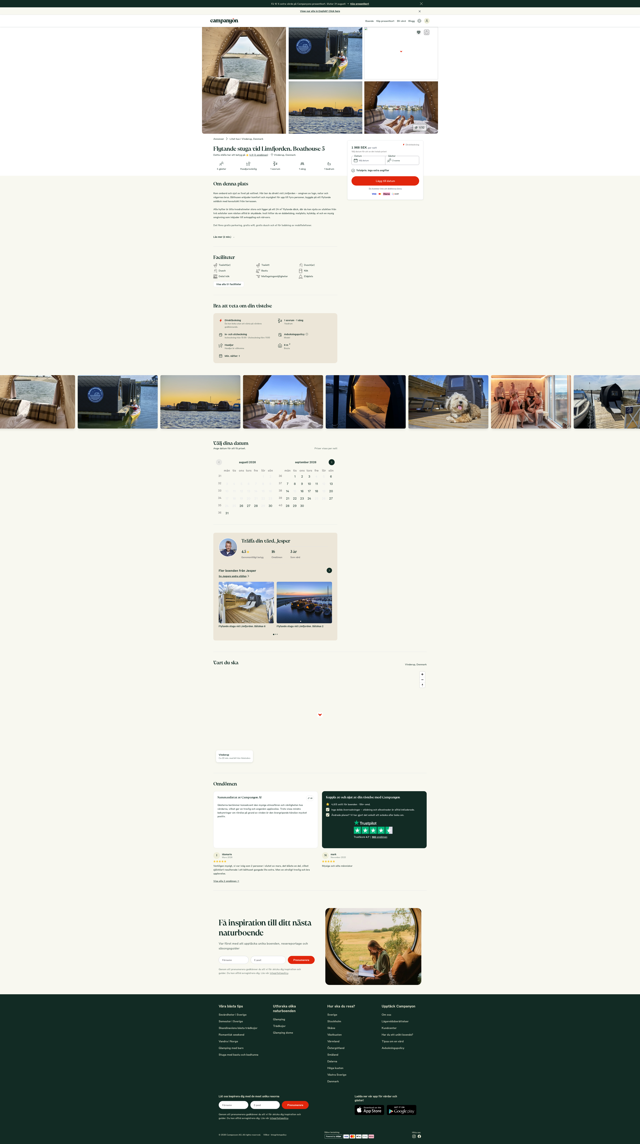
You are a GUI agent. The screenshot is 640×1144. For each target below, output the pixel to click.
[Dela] (426, 32)
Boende (369, 21)
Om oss (386, 1014)
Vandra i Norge (228, 1041)
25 (234, 505)
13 (248, 491)
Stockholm (334, 1021)
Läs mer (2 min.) (222, 236)
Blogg (411, 21)
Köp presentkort (385, 21)
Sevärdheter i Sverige (232, 1014)
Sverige (332, 1014)
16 (270, 491)
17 (226, 498)
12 (241, 491)
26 (241, 505)
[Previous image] (6, 402)
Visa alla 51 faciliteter (228, 284)
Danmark (333, 1081)
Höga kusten (335, 1067)
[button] (368, 160)
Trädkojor (279, 1025)
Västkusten (334, 1034)
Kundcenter (389, 1027)
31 (226, 513)
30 (270, 505)
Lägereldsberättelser (395, 1021)
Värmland (333, 1041)
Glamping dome (283, 1032)
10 (226, 491)
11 (234, 491)
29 (263, 505)
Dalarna (332, 1061)
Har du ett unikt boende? (397, 1034)
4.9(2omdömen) (258, 154)
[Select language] (419, 21)
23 (270, 498)
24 (227, 505)
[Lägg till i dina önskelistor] (418, 32)
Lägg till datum (385, 180)
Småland (332, 1054)
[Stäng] (421, 3)
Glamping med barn (231, 1047)
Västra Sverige (336, 1074)
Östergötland (335, 1047)
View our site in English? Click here (320, 11)
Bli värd (401, 21)
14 (256, 491)
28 (256, 505)
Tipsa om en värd (393, 1041)
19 (241, 498)
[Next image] (634, 402)
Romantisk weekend (231, 1034)
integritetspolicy (279, 973)
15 (263, 491)
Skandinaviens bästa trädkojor (238, 1027)
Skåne (331, 1027)
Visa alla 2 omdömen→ (226, 881)
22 (263, 498)
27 (248, 505)
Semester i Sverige (231, 1021)
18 (234, 498)
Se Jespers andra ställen (232, 576)
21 (256, 498)
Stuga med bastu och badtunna (238, 1054)
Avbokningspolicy (393, 1047)
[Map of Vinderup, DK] (401, 53)
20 (248, 498)
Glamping (279, 1019)
